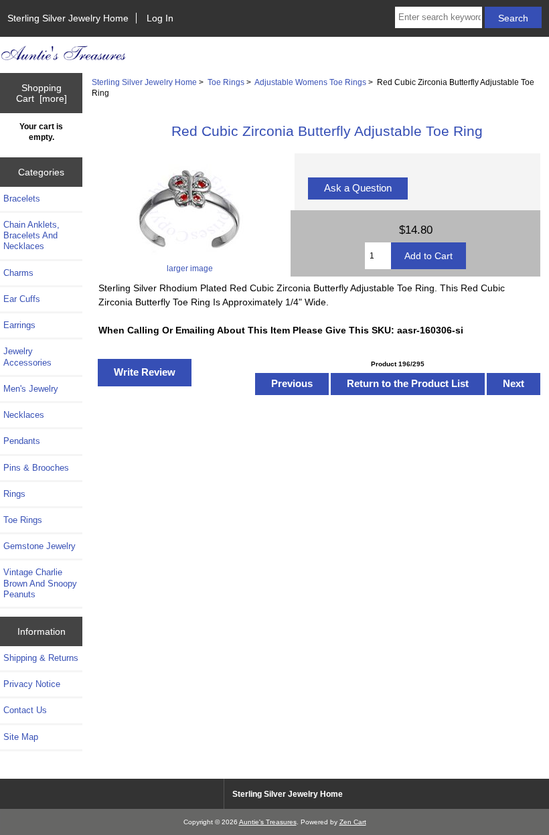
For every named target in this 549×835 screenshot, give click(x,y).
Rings (14, 494)
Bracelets (21, 199)
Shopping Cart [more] (41, 93)
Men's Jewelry (30, 389)
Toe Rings (226, 82)
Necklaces (23, 415)
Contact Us (25, 710)
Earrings (19, 325)
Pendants (21, 441)
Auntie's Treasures (268, 822)
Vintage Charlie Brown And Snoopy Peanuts (40, 583)
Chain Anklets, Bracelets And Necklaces (31, 235)
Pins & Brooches (36, 468)
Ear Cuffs (21, 299)
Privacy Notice (31, 684)
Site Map (20, 737)
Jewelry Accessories (27, 356)
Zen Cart (352, 822)
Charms (18, 273)
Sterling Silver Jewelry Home (68, 18)
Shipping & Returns (40, 658)
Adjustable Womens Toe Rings (310, 82)
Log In (160, 18)
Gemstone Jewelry (39, 546)
